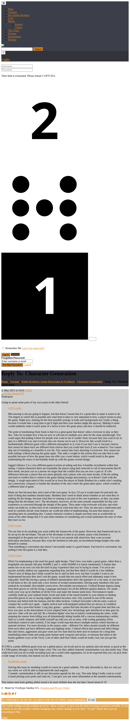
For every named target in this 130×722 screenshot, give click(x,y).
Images (19, 24)
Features (12, 12)
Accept (91, 700)
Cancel (27, 364)
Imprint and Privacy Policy (55, 688)
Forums (12, 33)
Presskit (12, 39)
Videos (18, 27)
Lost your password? (33, 348)
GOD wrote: (15, 408)
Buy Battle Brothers (18, 15)
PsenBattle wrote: (17, 661)
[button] (2, 45)
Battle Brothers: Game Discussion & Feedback (48, 381)
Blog (10, 9)
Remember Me (13, 348)
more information (76, 699)
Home (4, 381)
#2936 (28, 390)
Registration (14, 36)
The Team (13, 30)
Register (15, 354)
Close (4, 717)
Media (11, 21)
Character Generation (89, 381)
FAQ (11, 18)
